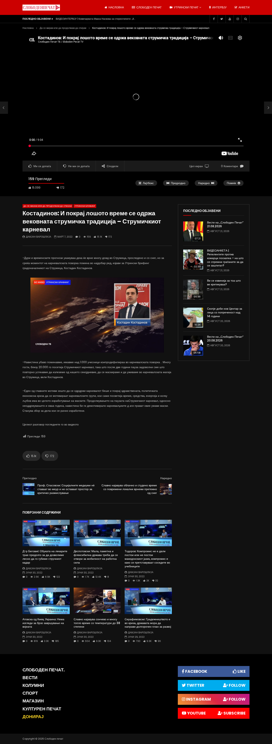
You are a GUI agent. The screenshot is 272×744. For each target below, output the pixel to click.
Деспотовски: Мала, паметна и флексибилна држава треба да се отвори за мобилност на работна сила (96, 557)
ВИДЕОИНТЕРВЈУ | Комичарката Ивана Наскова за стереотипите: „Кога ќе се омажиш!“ (95, 18)
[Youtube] (230, 19)
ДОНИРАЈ (33, 717)
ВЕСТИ (30, 678)
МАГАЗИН (33, 701)
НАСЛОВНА (116, 7)
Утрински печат (186, 7)
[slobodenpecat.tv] (41, 8)
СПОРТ (30, 693)
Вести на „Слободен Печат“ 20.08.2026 (225, 338)
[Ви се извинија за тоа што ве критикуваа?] (193, 289)
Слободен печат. (44, 670)
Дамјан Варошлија (38, 236)
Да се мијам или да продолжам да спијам (63, 28)
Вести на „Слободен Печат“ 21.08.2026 (225, 224)
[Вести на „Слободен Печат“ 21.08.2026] (193, 231)
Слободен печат (149, 7)
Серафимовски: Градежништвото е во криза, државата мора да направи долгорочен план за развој (148, 623)
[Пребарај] (245, 19)
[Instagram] (238, 19)
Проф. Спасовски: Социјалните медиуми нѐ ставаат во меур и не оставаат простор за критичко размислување (66, 489)
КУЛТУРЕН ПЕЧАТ (42, 709)
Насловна (28, 28)
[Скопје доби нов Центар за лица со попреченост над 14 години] (193, 318)
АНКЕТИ (243, 7)
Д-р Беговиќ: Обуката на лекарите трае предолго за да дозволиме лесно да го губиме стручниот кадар (45, 557)
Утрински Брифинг (84, 206)
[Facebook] (214, 19)
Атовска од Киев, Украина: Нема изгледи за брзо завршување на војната (43, 623)
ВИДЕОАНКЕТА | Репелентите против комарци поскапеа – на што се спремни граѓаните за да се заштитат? (225, 258)
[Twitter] (222, 19)
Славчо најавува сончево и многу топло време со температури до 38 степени (97, 623)
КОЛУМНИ (33, 685)
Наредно (166, 478)
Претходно (30, 478)
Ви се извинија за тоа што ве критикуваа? (224, 282)
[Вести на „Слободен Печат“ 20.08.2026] (193, 346)
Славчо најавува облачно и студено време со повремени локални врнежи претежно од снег (129, 489)
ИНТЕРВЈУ (219, 7)
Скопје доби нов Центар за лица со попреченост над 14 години (224, 312)
